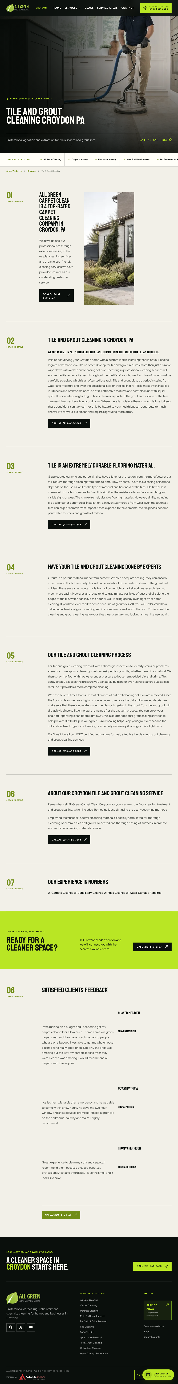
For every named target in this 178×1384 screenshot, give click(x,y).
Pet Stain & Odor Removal (93, 1321)
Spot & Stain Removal (91, 1337)
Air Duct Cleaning (51, 159)
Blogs (89, 7)
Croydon (31, 171)
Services (70, 7)
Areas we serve (14, 171)
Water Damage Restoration (94, 1353)
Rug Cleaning (87, 1326)
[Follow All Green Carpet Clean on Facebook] (10, 1327)
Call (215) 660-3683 (153, 140)
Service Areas (107, 7)
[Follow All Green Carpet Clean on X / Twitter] (21, 1327)
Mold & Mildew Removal (136, 159)
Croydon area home (154, 1326)
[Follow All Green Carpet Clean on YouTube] (31, 1327)
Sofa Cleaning (87, 1332)
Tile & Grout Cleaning (91, 1342)
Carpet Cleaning (78, 159)
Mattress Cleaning (105, 159)
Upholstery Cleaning (90, 1348)
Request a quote (152, 1337)
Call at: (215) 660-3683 (51, 295)
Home (57, 7)
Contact (127, 7)
